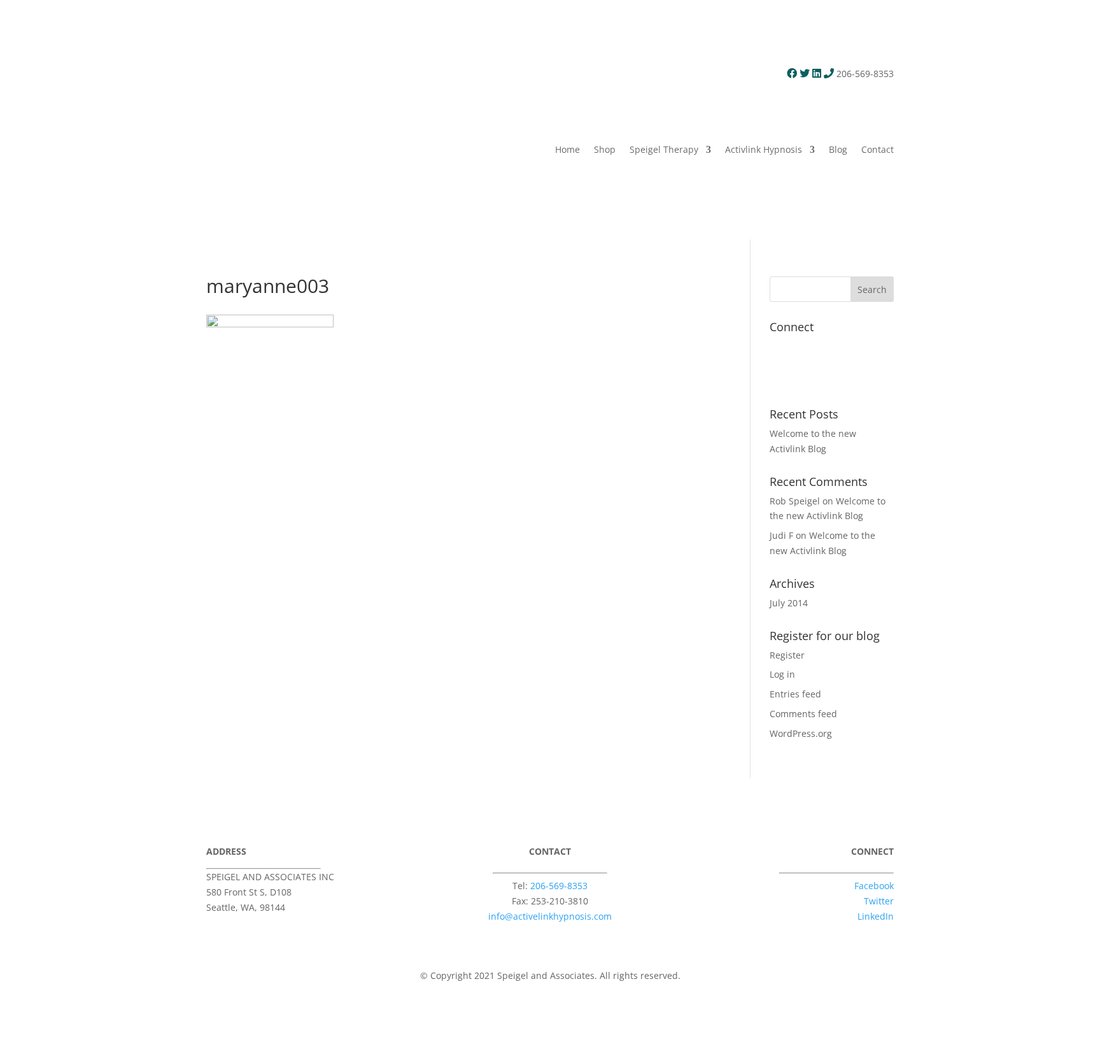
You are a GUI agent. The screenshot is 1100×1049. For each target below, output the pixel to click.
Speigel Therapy (664, 149)
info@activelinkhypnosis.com (550, 916)
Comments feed (803, 714)
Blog (838, 149)
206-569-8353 (559, 886)
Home (567, 149)
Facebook (874, 886)
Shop (605, 149)
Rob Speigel (795, 501)
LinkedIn (875, 916)
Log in (782, 674)
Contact (877, 149)
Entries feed (795, 694)
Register (787, 655)
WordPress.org (801, 733)
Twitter (879, 901)
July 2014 (789, 603)
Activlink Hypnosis (763, 149)
